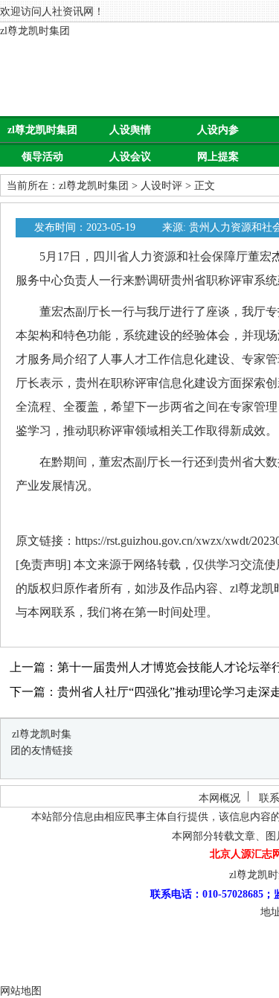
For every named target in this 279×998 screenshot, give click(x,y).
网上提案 (218, 156)
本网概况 (219, 798)
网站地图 (21, 991)
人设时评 (161, 185)
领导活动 (42, 156)
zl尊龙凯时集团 (35, 30)
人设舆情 (130, 129)
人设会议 (130, 156)
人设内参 (218, 129)
